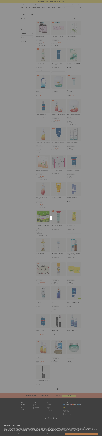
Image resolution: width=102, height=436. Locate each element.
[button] (51, 217)
